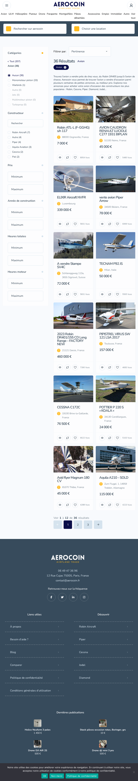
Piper (82, 639)
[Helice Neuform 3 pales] (37, 723)
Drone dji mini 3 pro (103, 750)
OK (44, 776)
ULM (11, 13)
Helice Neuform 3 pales (37, 730)
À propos (15, 627)
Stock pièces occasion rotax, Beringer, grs (103, 730)
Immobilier (116, 13)
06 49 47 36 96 (68, 571)
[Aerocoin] (69, 5)
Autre (126, 13)
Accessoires (94, 13)
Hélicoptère (21, 13)
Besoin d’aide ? (19, 639)
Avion (4, 13)
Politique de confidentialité (26, 678)
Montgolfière (66, 13)
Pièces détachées (79, 16)
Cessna (83, 652)
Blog (13, 652)
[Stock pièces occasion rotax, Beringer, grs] (103, 723)
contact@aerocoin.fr (68, 580)
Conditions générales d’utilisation (30, 690)
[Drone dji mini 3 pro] (103, 744)
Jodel (82, 665)
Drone (42, 13)
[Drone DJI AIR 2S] (37, 744)
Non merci (56, 776)
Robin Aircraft (87, 627)
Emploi (105, 13)
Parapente (52, 13)
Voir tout (133, 16)
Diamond (84, 678)
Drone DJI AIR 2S (37, 750)
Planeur (33, 13)
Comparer (16, 665)
